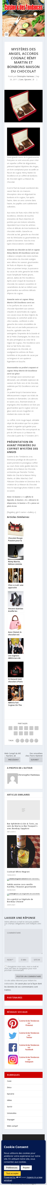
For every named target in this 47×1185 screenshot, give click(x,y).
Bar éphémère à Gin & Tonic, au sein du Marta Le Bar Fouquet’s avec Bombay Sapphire (22, 826)
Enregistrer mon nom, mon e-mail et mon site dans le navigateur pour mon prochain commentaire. (21, 968)
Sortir (9, 1106)
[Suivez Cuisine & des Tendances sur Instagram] (23, 1065)
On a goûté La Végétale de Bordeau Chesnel (20, 900)
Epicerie (27, 79)
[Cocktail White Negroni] (23, 851)
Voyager (11, 1119)
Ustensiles (11, 1113)
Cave (21, 79)
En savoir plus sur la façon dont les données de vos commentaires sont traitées (23, 986)
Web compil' (12, 1126)
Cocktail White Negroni (18, 871)
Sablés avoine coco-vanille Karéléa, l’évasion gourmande (21, 885)
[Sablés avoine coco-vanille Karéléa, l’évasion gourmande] (23, 880)
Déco (9, 1087)
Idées (9, 1100)
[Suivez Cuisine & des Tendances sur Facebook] (23, 1052)
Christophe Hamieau (25, 76)
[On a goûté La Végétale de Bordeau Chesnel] (23, 894)
